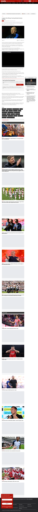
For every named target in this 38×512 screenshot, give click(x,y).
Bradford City (4, 114)
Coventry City (15, 110)
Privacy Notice (4, 87)
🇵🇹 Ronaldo (23, 13)
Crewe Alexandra (4, 115)
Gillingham (8, 114)
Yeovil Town (10, 110)
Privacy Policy (9, 506)
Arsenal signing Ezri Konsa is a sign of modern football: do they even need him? (31, 83)
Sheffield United (4, 112)
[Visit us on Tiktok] (27, 1)
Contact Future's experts (14, 504)
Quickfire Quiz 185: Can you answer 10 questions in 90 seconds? (30, 93)
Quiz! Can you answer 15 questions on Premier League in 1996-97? (31, 90)
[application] (13, 59)
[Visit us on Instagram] (25, 1)
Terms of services (11, 86)
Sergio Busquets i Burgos (10, 117)
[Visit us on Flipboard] (26, 1)
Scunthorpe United (10, 112)
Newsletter (23, 40)
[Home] (2, 3)
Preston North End (17, 112)
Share (3, 40)
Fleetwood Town (10, 115)
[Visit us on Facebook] (21, 1)
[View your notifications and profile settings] (35, 1)
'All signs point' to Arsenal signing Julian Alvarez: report (31, 86)
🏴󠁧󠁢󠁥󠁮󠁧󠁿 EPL (28, 13)
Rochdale (3, 110)
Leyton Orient (4, 117)
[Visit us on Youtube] (24, 1)
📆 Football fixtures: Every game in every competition (13, 13)
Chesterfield (13, 114)
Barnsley (19, 110)
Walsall (7, 110)
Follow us (19, 40)
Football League (20, 115)
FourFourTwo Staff (7, 20)
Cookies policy (29, 504)
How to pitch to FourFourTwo (14, 507)
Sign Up (7, 503)
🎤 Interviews (33, 13)
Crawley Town (18, 114)
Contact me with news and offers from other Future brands (7, 501)
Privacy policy (20, 504)
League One (15, 115)
